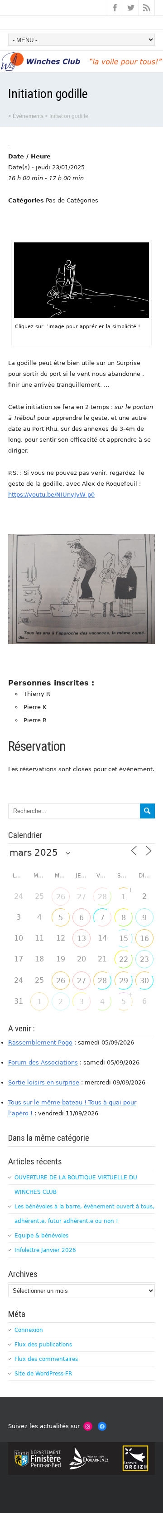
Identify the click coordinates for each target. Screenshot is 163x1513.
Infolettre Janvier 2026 (45, 1250)
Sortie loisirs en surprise (43, 1082)
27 (81, 896)
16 (144, 938)
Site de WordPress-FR (43, 1373)
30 (144, 980)
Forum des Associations (43, 1062)
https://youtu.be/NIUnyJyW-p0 (51, 494)
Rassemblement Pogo (40, 1042)
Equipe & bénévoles (41, 1235)
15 (123, 938)
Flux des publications (43, 1344)
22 (123, 959)
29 (123, 980)
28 (102, 896)
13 (81, 938)
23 (144, 959)
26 (60, 896)
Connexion (28, 1330)
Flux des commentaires (46, 1359)
